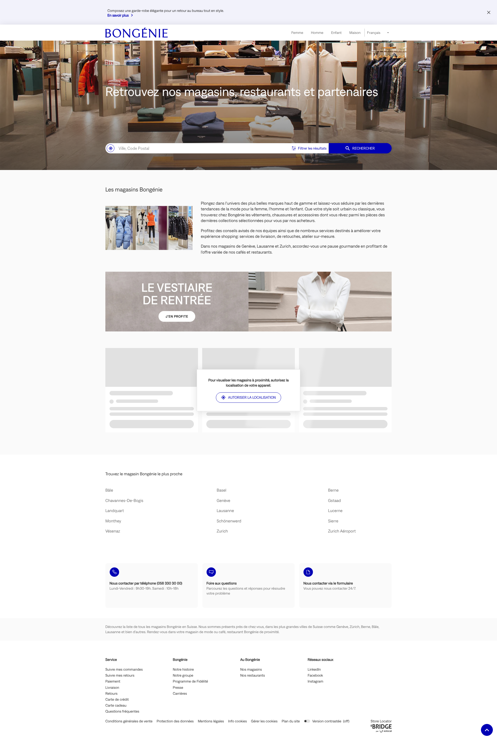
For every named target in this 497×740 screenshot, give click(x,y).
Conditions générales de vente (128, 721)
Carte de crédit (117, 699)
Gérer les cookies (264, 721)
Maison (355, 33)
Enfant (336, 33)
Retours (111, 694)
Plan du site (291, 721)
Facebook (315, 675)
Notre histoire (183, 669)
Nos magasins (251, 669)
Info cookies (237, 721)
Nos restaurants (252, 675)
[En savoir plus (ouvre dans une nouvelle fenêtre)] (248, 301)
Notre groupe (183, 675)
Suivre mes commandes (124, 669)
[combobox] (197, 148)
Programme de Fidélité (190, 681)
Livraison (112, 688)
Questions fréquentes (122, 711)
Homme (317, 33)
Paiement (112, 681)
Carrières (180, 694)
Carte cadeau (116, 705)
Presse (178, 688)
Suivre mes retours (119, 675)
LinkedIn (314, 669)
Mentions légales (211, 721)
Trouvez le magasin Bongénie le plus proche (143, 474)
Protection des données (175, 721)
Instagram (315, 681)
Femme (297, 33)
